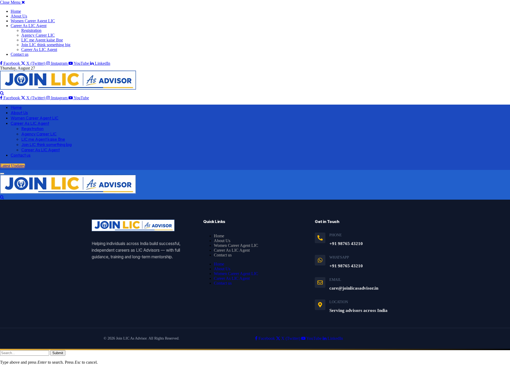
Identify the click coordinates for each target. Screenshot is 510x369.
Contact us (19, 54)
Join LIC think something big (45, 44)
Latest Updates (12, 166)
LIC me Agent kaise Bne (42, 40)
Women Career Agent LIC (33, 21)
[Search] (2, 93)
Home (16, 11)
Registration (31, 30)
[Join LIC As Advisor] (68, 88)
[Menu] (2, 173)
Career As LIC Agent (28, 25)
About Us (19, 16)
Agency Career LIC (38, 35)
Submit (57, 353)
